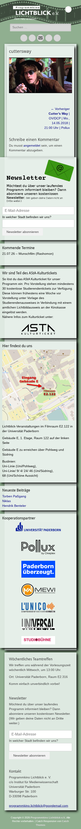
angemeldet (31, 145)
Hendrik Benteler (14, 505)
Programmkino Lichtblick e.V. (48, 817)
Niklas (6, 501)
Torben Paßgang (14, 496)
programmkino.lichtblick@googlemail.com (38, 805)
